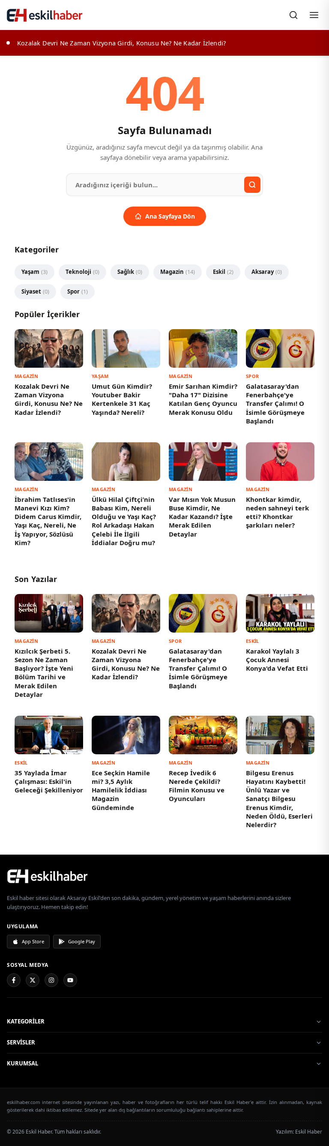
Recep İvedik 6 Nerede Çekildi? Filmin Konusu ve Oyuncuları (196, 785)
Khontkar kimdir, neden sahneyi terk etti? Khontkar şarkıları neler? (277, 512)
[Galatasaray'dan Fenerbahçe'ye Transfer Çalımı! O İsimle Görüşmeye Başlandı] (280, 348)
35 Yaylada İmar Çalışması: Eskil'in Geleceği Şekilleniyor (49, 781)
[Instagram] (51, 980)
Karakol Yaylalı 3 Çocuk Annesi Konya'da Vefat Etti (277, 660)
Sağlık (129, 272)
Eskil (223, 272)
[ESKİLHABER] (164, 876)
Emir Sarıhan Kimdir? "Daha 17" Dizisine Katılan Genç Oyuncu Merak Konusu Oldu (203, 399)
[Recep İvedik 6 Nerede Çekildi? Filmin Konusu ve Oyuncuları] (203, 735)
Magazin (177, 272)
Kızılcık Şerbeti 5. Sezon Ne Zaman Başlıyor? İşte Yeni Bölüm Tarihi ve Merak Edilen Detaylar (44, 673)
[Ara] (293, 15)
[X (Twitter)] (32, 980)
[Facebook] (14, 980)
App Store (33, 941)
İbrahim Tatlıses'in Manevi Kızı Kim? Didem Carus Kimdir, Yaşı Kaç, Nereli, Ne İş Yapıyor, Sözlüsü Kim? (48, 521)
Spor (77, 291)
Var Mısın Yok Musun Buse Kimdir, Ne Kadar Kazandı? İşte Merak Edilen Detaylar (202, 516)
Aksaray (266, 272)
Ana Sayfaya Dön (170, 216)
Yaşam (34, 272)
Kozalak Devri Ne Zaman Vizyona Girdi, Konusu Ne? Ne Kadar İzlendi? (49, 399)
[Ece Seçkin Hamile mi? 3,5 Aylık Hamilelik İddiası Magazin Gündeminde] (126, 735)
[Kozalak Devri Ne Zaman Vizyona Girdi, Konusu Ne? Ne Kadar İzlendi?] (49, 348)
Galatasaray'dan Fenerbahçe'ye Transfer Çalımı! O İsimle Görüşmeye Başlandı (275, 403)
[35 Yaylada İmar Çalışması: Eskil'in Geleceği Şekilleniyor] (49, 735)
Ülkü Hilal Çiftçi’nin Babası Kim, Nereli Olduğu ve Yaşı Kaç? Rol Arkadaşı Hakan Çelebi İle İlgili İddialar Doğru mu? (124, 521)
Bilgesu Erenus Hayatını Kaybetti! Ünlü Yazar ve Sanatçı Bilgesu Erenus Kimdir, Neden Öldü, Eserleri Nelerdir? (279, 798)
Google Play (81, 941)
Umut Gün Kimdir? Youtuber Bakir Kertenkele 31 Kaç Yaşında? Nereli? (122, 399)
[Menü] (314, 15)
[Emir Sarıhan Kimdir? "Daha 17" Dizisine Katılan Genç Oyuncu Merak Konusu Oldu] (203, 348)
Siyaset (35, 291)
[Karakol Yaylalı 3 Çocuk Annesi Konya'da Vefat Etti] (280, 613)
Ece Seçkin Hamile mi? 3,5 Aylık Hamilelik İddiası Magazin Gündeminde (121, 790)
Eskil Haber (308, 1131)
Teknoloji (82, 272)
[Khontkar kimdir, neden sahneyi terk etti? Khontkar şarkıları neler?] (280, 461)
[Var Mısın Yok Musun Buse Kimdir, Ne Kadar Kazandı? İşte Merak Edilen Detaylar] (203, 461)
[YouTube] (70, 980)
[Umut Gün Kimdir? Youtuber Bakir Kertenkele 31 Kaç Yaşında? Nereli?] (126, 348)
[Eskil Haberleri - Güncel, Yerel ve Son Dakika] (45, 15)
